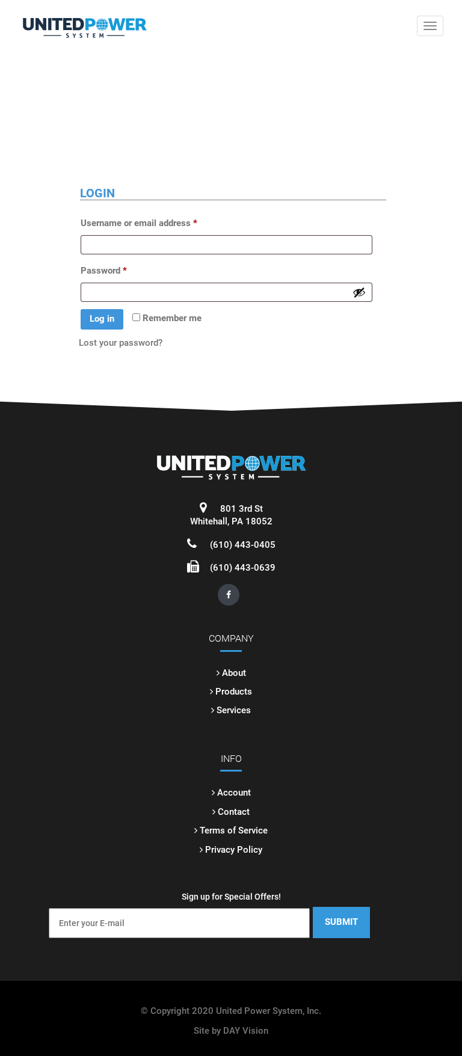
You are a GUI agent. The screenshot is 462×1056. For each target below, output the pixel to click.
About (234, 673)
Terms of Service (234, 830)
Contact (234, 811)
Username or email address (139, 223)
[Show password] (359, 292)
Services (234, 710)
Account (234, 792)
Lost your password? (120, 342)
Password (104, 270)
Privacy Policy (233, 849)
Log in (102, 318)
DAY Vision (245, 1030)
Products (233, 691)
